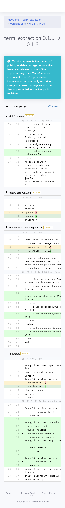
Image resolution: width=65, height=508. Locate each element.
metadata (15, 353)
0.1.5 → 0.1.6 (37, 24)
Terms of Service (29, 493)
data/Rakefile (17, 116)
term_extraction (32, 20)
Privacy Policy (48, 493)
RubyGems (13, 20)
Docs (30, 495)
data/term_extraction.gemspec (26, 227)
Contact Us (11, 493)
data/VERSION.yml (20, 192)
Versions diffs (18, 24)
